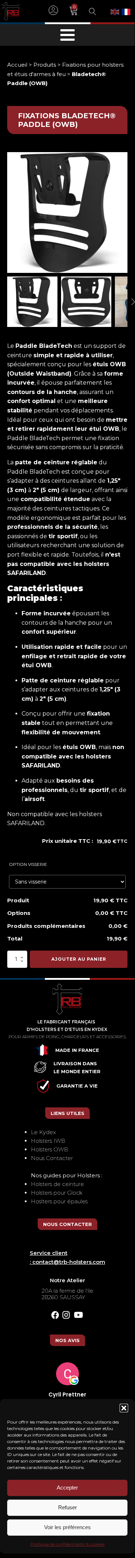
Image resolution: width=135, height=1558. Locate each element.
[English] (115, 11)
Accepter (67, 1487)
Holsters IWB (48, 1140)
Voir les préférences (67, 1527)
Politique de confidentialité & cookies (67, 1544)
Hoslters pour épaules (59, 1201)
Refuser (67, 1507)
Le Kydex (43, 1132)
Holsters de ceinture (57, 1184)
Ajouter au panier (78, 959)
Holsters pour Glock (56, 1192)
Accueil (17, 64)
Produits (44, 64)
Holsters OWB (49, 1149)
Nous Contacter (52, 1158)
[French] (126, 11)
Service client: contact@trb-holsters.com (67, 1257)
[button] (123, 1408)
